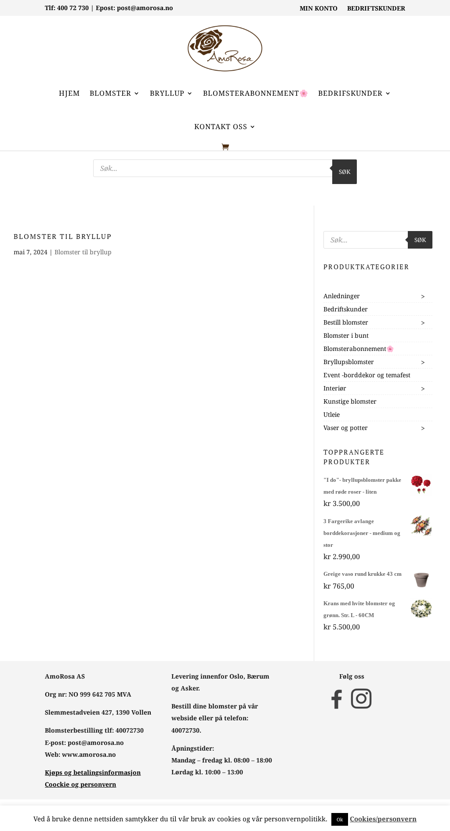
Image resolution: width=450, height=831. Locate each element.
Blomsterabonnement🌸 (255, 93)
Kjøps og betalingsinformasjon (93, 772)
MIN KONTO (319, 8)
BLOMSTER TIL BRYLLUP (63, 236)
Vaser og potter (345, 427)
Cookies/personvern (383, 818)
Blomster (110, 93)
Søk (344, 172)
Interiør (334, 388)
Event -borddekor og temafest (366, 375)
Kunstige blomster (350, 401)
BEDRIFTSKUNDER (376, 8)
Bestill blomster (345, 322)
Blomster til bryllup (83, 252)
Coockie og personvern (80, 784)
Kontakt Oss (220, 126)
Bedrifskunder (350, 93)
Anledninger (341, 296)
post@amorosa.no (145, 8)
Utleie (331, 414)
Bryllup (167, 93)
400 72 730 (73, 8)
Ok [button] (340, 819)
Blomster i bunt (346, 335)
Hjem (69, 93)
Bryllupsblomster (348, 362)
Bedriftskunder (345, 309)
